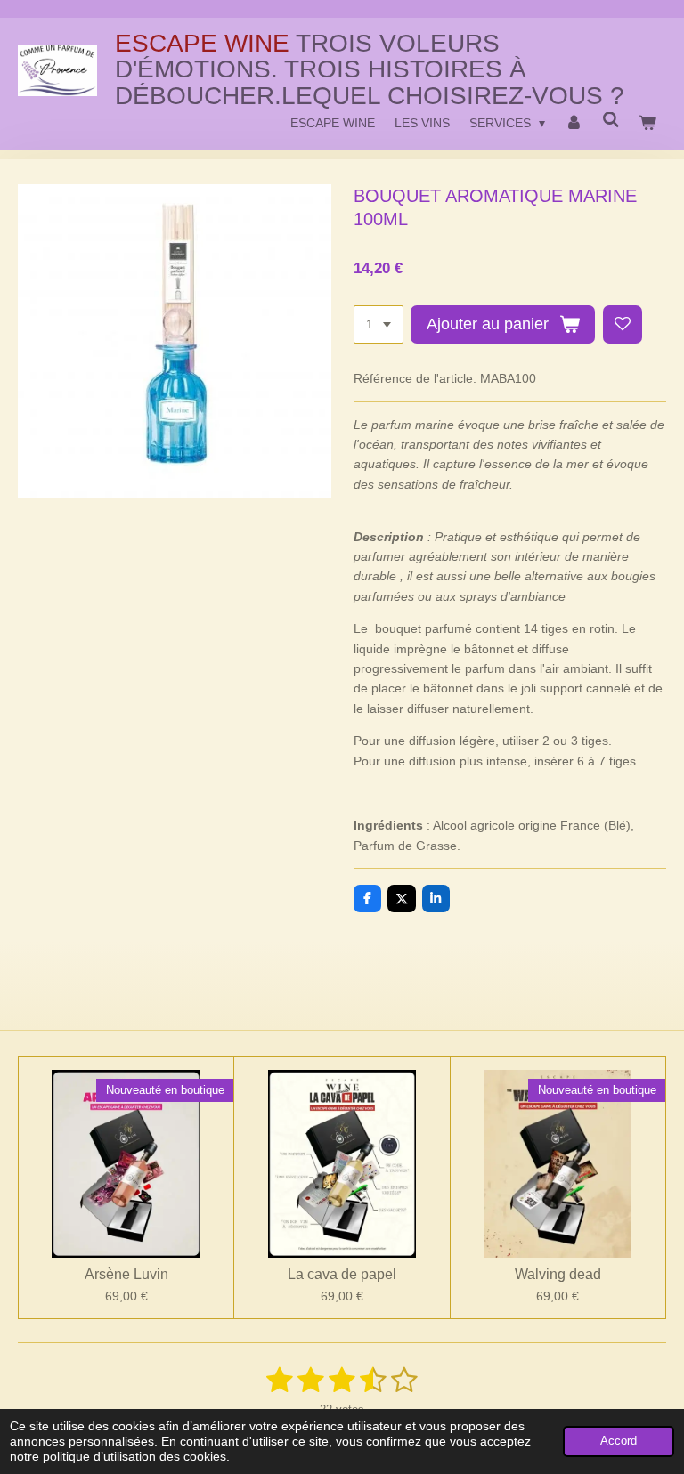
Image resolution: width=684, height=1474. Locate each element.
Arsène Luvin (126, 1274)
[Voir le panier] (647, 122)
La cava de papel (342, 1274)
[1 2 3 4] (378, 324)
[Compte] (573, 122)
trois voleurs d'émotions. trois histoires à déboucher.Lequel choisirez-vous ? (369, 69)
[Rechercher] (611, 120)
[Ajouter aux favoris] (622, 324)
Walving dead (558, 1274)
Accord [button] (618, 1441)
